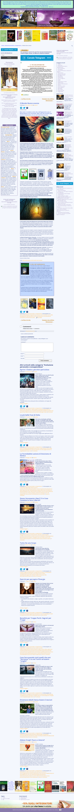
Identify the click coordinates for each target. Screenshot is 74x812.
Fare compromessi (41, 448)
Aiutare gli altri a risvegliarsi (25, 694)
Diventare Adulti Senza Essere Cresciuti (36, 700)
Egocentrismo (45, 650)
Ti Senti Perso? (61, 194)
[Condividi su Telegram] (21, 108)
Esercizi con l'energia (42, 613)
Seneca (36, 491)
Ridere (26, 491)
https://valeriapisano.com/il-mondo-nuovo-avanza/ (32, 260)
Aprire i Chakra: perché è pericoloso (34, 370)
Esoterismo (60, 65)
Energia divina (34, 613)
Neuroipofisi (25, 776)
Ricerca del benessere (27, 317)
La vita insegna (35, 573)
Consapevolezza (32, 315)
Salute (33, 317)
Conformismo (26, 489)
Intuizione (47, 651)
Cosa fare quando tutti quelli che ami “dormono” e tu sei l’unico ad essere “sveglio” (35, 659)
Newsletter (7, 9)
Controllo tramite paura (34, 773)
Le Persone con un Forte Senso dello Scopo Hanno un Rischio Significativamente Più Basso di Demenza (65, 209)
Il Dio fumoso (55, 27)
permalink (40, 317)
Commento (23, 342)
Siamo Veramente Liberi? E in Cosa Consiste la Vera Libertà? (34, 499)
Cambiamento (26, 315)
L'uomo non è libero (41, 537)
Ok (60, 809)
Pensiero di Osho (39, 449)
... (37, 279)
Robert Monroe (39, 27)
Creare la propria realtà (44, 773)
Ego (49, 536)
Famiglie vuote (42, 734)
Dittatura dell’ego (45, 536)
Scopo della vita (31, 491)
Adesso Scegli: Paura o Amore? (32, 740)
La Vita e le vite (25, 99)
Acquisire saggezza (24, 572)
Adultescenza (22, 734)
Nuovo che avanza (44, 316)
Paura (35, 449)
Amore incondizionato (24, 448)
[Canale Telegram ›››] (37, 60)
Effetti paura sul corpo (27, 774)
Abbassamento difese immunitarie (27, 772)
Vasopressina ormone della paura (31, 777)
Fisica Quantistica (61, 68)
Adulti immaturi (29, 734)
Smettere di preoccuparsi (43, 491)
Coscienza (33, 694)
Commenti (50, 412)
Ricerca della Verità (39, 653)
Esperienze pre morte (6, 27)
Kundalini (38, 410)
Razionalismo (25, 653)
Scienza (59, 85)
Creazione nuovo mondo (41, 315)
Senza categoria (61, 87)
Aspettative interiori (33, 448)
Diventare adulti (35, 734)
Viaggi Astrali (60, 91)
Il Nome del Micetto (62, 190)
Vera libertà (48, 538)
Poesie (59, 79)
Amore (21, 315)
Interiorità (46, 489)
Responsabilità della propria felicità (41, 490)
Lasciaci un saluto (6, 798)
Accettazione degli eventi (25, 487)
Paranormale (60, 77)
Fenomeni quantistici (28, 651)
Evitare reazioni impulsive (39, 489)
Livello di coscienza (41, 695)
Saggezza (45, 449)
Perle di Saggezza (61, 78)
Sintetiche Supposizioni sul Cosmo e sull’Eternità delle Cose (64, 200)
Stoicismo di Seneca (27, 492)
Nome (22, 353)
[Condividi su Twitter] (23, 108)
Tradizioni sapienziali (36, 654)
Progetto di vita (38, 575)
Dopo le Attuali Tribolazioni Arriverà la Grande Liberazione (65, 203)
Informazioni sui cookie (32, 9)
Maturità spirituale (28, 735)
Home (3, 9)
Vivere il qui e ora (27, 451)
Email (22, 356)
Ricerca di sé (31, 538)
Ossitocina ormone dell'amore (35, 776)
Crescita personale (41, 409)
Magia (47, 613)
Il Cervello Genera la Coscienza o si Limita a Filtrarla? (64, 189)
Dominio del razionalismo (37, 650)
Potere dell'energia (30, 615)
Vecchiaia (26, 737)
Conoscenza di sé (37, 536)
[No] (72, 810)
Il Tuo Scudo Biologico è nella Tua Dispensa (64, 206)
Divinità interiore (28, 650)
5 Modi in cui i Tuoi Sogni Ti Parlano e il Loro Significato (65, 192)
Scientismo (45, 653)
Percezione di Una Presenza (63, 212)
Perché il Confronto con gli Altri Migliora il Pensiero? (63, 214)
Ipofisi (41, 774)
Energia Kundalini (24, 410)
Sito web (22, 358)
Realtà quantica (31, 653)
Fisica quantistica (41, 651)
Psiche (59, 80)
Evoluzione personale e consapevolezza (13, 45)
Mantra (42, 410)
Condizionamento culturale (35, 534)
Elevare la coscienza (40, 694)
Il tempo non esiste (62, 74)
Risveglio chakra (43, 412)
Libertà (24, 449)
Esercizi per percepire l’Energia (32, 579)
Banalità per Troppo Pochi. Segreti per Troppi (35, 619)
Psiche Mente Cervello (62, 81)
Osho (32, 449)
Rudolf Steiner (15, 27)
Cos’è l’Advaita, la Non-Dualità (64, 193)
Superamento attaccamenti (39, 538)
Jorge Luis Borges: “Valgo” (63, 196)
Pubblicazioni (60, 82)
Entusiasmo (31, 489)
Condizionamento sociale (28, 536)
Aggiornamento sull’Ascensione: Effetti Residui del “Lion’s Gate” (64, 197)
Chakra (36, 409)
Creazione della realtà (45, 649)
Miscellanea (60, 76)
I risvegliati (35, 695)
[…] (62, 101)
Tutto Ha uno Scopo (28, 543)
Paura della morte (36, 735)
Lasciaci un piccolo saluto (21, 9)
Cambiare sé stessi (44, 572)
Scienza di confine (61, 86)
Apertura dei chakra (24, 409)
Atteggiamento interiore (25, 534)
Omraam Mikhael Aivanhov (27, 412)
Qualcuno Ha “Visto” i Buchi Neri (64, 204)
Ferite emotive (35, 651)
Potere (25, 615)
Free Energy (60, 69)
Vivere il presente (32, 494)
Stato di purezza (28, 654)
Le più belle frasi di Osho (30, 415)
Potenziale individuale (29, 490)
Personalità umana (25, 538)
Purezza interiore (36, 412)
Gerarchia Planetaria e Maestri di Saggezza (64, 71)
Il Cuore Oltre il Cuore (62, 201)
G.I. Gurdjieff (33, 537)
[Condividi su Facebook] (26, 108)
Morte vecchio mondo (35, 316)
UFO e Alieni (60, 89)
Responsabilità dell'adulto (45, 735)
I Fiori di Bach (60, 72)
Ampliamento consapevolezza (34, 572)
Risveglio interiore (30, 696)
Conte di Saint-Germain (30, 27)
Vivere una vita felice (40, 494)
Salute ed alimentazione (62, 84)
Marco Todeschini (47, 27)
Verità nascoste (61, 90)
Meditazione (46, 410)
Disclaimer (40, 9)
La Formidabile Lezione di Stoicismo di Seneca (35, 455)
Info (3, 799)
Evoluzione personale (26, 537)
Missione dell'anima (27, 316)
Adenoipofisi (37, 772)
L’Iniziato (22, 27)
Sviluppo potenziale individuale (38, 492)
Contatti (12, 9)
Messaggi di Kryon (61, 75)
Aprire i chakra (31, 409)
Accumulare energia (24, 613)
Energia (29, 613)
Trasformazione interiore (27, 576)
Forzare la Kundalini (32, 410)
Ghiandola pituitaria (36, 774)
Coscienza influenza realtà (35, 649)
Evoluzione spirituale (28, 695)
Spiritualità (60, 88)
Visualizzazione (38, 615)
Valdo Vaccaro (26, 494)
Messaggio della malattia (30, 575)
